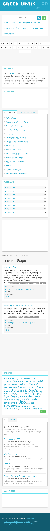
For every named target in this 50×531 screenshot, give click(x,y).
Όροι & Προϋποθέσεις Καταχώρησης (17, 522)
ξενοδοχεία (19, 283)
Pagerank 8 (10, 187)
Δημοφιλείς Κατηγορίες (27, 112)
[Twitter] (43, 3)
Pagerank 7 (10, 191)
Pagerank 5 (10, 198)
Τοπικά (9, 165)
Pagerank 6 (10, 194)
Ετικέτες (17, 255)
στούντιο (27, 405)
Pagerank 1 (10, 212)
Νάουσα (36, 283)
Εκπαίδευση (11, 134)
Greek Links (10, 73)
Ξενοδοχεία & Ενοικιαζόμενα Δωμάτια (21, 289)
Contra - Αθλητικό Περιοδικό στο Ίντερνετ (21, 476)
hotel (24, 396)
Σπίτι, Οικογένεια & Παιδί (17, 153)
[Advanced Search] (44, 18)
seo (22, 390)
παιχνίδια (38, 408)
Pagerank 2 (10, 208)
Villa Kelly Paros (11, 267)
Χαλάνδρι (34, 384)
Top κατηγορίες (9, 112)
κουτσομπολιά (28, 381)
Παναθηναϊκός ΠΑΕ (12, 439)
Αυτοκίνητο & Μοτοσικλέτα (17, 122)
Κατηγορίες (9, 33)
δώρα (30, 402)
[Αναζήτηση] (39, 18)
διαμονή (27, 317)
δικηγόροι (35, 396)
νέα (22, 402)
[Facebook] (46, 3)
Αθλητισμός (11, 118)
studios (9, 377)
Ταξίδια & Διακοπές (14, 157)
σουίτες (43, 283)
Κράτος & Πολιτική (13, 149)
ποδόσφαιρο (32, 393)
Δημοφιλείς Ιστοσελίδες (32, 28)
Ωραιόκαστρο (19, 394)
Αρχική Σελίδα (40, 8)
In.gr (6, 424)
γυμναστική (11, 384)
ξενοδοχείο (12, 317)
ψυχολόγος (15, 400)
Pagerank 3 (10, 205)
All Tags (43, 411)
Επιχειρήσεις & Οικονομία (17, 142)
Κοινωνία (10, 145)
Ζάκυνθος (25, 408)
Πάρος (10, 283)
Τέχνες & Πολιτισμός (15, 161)
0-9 (2, 43)
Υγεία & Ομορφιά (13, 169)
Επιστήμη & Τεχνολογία (16, 138)
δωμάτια (28, 283)
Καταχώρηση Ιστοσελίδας (30, 22)
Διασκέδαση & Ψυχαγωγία (17, 126)
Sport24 (7, 463)
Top (5, 420)
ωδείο (41, 381)
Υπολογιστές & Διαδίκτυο (16, 173)
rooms (7, 399)
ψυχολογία (19, 379)
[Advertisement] (25, 59)
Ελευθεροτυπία (10, 454)
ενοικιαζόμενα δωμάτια (23, 388)
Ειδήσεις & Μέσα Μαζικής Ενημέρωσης (22, 130)
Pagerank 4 (10, 201)
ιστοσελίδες (11, 408)
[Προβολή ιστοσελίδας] (6, 296)
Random (13, 420)
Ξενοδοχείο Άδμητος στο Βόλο (18, 305)
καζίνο (13, 387)
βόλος (20, 317)
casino (22, 384)
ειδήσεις (33, 390)
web (6, 387)
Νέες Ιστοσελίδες (11, 28)
